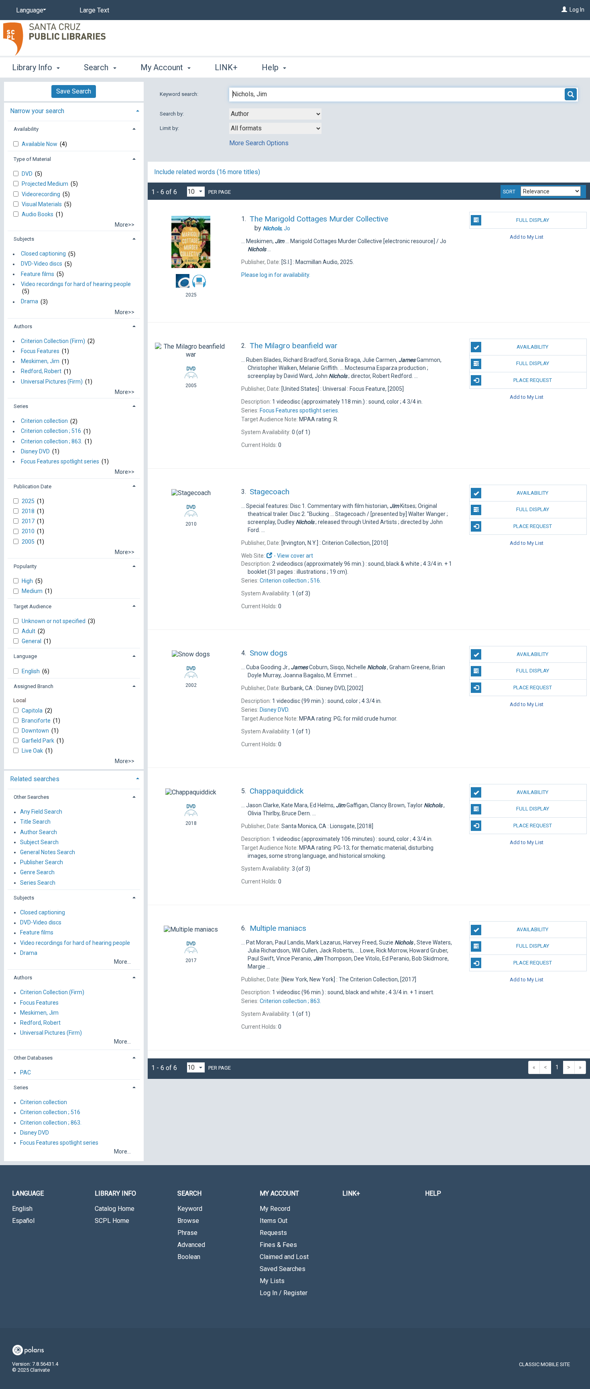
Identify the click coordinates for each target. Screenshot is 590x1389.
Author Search (38, 832)
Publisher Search (41, 862)
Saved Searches (282, 1269)
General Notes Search (47, 852)
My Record (275, 1208)
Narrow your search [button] (37, 111)
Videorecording (41, 194)
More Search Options (259, 143)
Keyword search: (179, 94)
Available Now (40, 144)
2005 (29, 541)
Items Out (273, 1221)
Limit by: (170, 128)
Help (433, 1193)
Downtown (36, 730)
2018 (29, 511)
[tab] (74, 110)
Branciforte (37, 720)
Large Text (94, 10)
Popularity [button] (25, 566)
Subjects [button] (24, 239)
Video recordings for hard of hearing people (76, 284)
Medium (33, 591)
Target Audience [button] (32, 606)
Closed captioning (43, 254)
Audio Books (38, 214)
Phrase (187, 1233)
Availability (532, 347)
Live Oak (33, 750)
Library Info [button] (33, 67)
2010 (29, 531)
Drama (29, 302)
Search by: (172, 114)
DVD (28, 174)
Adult (29, 631)
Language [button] (25, 656)
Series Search (37, 882)
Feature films (37, 274)
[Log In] (564, 9)
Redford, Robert (41, 371)
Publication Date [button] (32, 486)
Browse (188, 1221)
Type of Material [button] (32, 159)
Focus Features (40, 351)
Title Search (35, 822)
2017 (29, 521)
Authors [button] (23, 326)
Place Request (532, 380)
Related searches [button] (34, 779)
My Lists (272, 1281)
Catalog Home (114, 1208)
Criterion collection (44, 421)
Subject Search (39, 842)
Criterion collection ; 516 (51, 431)
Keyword (189, 1208)
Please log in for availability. (275, 275)
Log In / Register (283, 1293)
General (32, 641)
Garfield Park (38, 740)
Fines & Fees (278, 1245)
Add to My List (526, 237)
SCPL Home (112, 1221)
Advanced (191, 1245)
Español (23, 1221)
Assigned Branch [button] (33, 686)
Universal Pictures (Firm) (52, 381)
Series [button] (21, 406)
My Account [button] (162, 67)
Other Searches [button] (31, 797)
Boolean (188, 1257)
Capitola (33, 710)
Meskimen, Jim (40, 361)
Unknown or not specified (54, 621)
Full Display (532, 220)
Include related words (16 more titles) (207, 172)
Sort (509, 192)
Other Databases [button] (33, 1058)
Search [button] (97, 67)
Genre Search (37, 872)
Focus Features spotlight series (60, 461)
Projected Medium (45, 184)
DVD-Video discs (41, 264)
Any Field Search (41, 812)
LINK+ (226, 67)
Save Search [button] (73, 91)
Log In (577, 9)
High (28, 581)
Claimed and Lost (284, 1257)
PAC (25, 1072)
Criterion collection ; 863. (51, 441)
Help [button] (271, 67)
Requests (273, 1233)
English (31, 671)
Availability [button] (26, 129)
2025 (29, 501)
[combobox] (275, 114)
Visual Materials (42, 204)
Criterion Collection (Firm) (53, 341)
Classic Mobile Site (544, 1364)
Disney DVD (35, 451)
